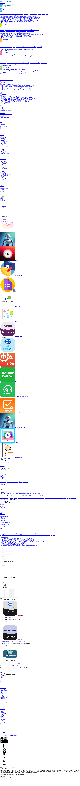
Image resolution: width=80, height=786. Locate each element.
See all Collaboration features (5, 50)
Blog (1, 694)
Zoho (1, 710)
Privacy (4, 731)
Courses (1, 692)
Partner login (2, 726)
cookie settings (61, 783)
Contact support (3, 689)
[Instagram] (4, 755)
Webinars (2, 687)
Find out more (23, 783)
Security (4, 733)
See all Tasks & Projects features (6, 37)
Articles (1, 695)
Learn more (2, 572)
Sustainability (2, 682)
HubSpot (2, 712)
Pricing (1, 104)
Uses (1, 699)
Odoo (1, 716)
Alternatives (2, 698)
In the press (2, 681)
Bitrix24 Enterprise (3, 683)
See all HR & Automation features (6, 80)
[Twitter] (4, 749)
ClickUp (2, 708)
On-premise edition (4, 702)
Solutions (2, 696)
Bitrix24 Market (6, 502)
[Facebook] (3, 746)
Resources (2, 700)
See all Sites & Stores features (5, 65)
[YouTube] (4, 752)
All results (2, 568)
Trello (1, 711)
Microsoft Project (3, 713)
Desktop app (2, 720)
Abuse (4, 734)
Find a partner (3, 724)
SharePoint (2, 715)
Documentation (3, 704)
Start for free (2, 3)
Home (4, 574)
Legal (4, 728)
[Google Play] (4, 742)
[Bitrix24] (5, 2)
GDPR (4, 732)
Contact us (2, 680)
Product (1, 677)
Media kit (2, 679)
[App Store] (3, 739)
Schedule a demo (3, 690)
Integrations (2, 214)
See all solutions (3, 213)
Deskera (2, 714)
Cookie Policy (13, 781)
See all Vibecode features (5, 102)
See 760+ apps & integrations (5, 458)
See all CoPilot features (4, 91)
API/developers (3, 721)
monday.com (2, 709)
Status (1, 691)
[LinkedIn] (4, 759)
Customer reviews (3, 697)
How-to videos (3, 688)
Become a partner (3, 725)
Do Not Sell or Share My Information (10, 735)
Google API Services (4, 722)
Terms (4, 729)
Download (2, 703)
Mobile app (2, 719)
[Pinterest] (4, 762)
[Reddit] (4, 765)
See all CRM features (4, 22)
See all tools (2, 103)
